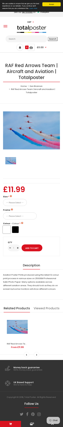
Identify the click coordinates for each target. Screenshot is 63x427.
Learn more (33, 8)
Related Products (17, 308)
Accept (51, 4)
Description (31, 265)
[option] (31, 130)
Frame (6, 210)
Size (5, 196)
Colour (11, 223)
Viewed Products (46, 308)
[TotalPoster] (31, 32)
